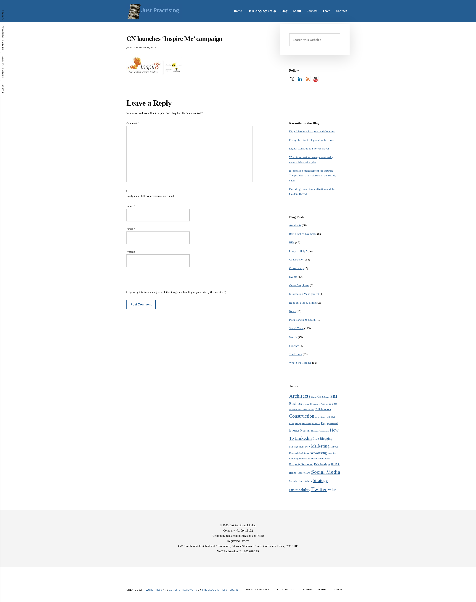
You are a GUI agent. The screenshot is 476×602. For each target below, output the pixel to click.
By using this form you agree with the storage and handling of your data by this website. (177, 292)
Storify (293, 337)
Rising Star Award (299, 472)
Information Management (304, 293)
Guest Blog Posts (299, 285)
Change (306, 404)
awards (316, 396)
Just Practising (154, 11)
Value (332, 490)
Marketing (320, 446)
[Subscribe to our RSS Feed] (308, 79)
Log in (234, 590)
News (292, 311)
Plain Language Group (302, 319)
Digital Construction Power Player (309, 148)
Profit (327, 459)
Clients (333, 403)
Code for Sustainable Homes (301, 409)
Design (298, 423)
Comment (132, 123)
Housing (305, 430)
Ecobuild (316, 423)
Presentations (317, 458)
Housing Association (320, 431)
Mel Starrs (304, 453)
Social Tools (296, 328)
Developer (306, 423)
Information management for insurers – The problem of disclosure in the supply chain (312, 175)
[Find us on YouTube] (316, 79)
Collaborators (323, 409)
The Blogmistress (214, 590)
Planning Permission (299, 458)
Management (296, 446)
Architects (295, 225)
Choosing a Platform (319, 404)
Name (130, 206)
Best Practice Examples (302, 233)
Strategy (294, 345)
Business (295, 403)
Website (130, 251)
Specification (296, 481)
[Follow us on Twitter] (292, 79)
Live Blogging (322, 438)
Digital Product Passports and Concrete (312, 131)
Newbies (332, 453)
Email (130, 229)
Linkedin (303, 438)
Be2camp (325, 397)
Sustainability (299, 490)
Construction (296, 259)
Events (293, 276)
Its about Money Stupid (303, 302)
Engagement (329, 423)
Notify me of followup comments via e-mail (150, 196)
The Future (295, 354)
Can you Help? (298, 251)
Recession (307, 464)
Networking (318, 453)
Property (295, 464)
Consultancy (296, 268)
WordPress (154, 590)
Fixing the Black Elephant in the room (311, 140)
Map (307, 446)
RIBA (335, 464)
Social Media (325, 472)
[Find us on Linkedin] (300, 79)
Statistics (308, 481)
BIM (291, 242)
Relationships (322, 464)
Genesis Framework (183, 590)
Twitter (319, 489)
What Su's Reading (300, 362)
